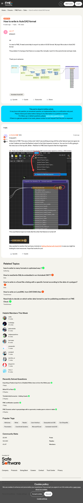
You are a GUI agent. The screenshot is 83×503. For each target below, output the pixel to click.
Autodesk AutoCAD (17, 94)
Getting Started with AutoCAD (51, 246)
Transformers (7, 294)
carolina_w (11, 358)
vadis (10, 317)
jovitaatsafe (12, 135)
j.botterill (11, 352)
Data (25, 10)
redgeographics (13, 334)
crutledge (11, 322)
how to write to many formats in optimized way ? (22, 268)
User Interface (35, 422)
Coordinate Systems (22, 426)
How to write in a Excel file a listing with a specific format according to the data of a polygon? (40, 282)
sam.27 (11, 31)
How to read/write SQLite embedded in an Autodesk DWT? (27, 275)
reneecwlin (11, 346)
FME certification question (11, 402)
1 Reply (5, 385)
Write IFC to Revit (8, 389)
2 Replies (5, 399)
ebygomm (11, 364)
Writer (16, 422)
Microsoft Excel (36, 426)
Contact (41, 470)
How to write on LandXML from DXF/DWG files (22, 292)
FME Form (18, 10)
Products (14, 470)
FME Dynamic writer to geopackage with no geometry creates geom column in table (29, 409)
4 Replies (5, 412)
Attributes (7, 422)
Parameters (7, 426)
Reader (24, 422)
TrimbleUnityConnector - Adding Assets (15, 396)
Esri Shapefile (64, 422)
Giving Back (24, 470)
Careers (33, 470)
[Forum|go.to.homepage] (8, 4)
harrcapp (11, 340)
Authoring (6, 271)
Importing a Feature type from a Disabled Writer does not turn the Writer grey (26, 383)
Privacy (60, 470)
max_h (10, 370)
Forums (10, 10)
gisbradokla (11, 328)
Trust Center (51, 470)
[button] (2, 4)
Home (4, 10)
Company (5, 470)
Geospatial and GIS (49, 422)
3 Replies (5, 392)
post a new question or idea (55, 116)
